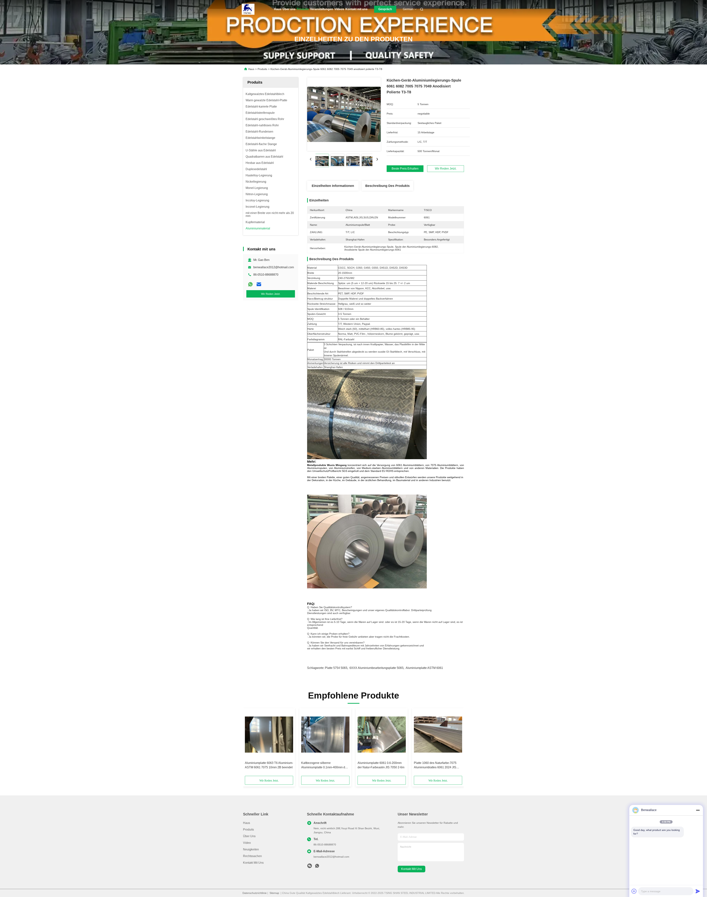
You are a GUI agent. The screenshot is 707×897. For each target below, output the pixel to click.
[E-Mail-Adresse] (259, 284)
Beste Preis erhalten (405, 168)
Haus (277, 9)
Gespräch (385, 9)
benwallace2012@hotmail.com (273, 267)
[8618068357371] (317, 866)
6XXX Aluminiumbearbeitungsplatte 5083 (376, 667)
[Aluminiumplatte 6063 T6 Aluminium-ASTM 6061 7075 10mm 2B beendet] (269, 734)
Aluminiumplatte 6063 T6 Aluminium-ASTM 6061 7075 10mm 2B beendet (269, 765)
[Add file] (634, 891)
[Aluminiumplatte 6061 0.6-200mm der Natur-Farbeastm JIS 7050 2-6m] (382, 734)
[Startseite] (248, 9)
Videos (339, 9)
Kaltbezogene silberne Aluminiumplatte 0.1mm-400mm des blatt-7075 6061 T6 (324, 765)
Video (247, 842)
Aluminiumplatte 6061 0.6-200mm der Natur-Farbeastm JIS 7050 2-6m (381, 765)
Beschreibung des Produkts (387, 186)
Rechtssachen (252, 856)
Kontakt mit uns (356, 9)
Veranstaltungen (321, 9)
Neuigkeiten (251, 849)
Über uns (289, 9)
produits (248, 829)
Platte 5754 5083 (336, 667)
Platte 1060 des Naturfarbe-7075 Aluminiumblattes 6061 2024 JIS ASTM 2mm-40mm (435, 765)
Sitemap (274, 892)
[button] (249, 743)
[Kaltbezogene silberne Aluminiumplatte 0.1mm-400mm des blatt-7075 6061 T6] (325, 734)
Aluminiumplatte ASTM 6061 (424, 667)
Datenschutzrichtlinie (254, 892)
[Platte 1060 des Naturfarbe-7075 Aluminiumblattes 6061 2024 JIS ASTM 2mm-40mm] (438, 734)
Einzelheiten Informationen (333, 186)
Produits (303, 9)
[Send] (698, 891)
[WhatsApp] (250, 284)
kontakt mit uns (411, 868)
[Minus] (698, 810)
